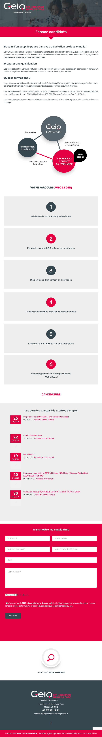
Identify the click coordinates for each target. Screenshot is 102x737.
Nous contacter (83, 733)
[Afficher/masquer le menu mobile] (96, 4)
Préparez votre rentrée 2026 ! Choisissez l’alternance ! (46, 417)
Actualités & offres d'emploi (44, 420)
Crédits (94, 733)
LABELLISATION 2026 (32, 435)
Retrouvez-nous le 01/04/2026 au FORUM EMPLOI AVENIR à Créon (51, 492)
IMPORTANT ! (28, 454)
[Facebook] (51, 723)
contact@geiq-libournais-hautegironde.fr (51, 714)
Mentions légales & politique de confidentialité (57, 733)
